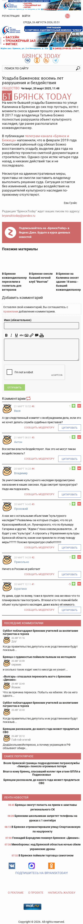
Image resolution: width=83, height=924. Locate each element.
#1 (33, 584)
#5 (33, 437)
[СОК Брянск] (41, 4)
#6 (33, 406)
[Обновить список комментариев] (28, 398)
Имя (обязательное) (17, 320)
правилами (10, 311)
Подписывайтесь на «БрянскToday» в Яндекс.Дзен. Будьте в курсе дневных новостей (44, 232)
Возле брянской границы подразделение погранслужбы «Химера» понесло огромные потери (41, 764)
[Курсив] (11, 335)
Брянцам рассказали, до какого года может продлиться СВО (41, 781)
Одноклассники (51, 866)
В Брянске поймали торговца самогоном (46, 855)
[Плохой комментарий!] (79, 406)
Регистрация (11, 16)
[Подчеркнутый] (16, 335)
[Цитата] (36, 335)
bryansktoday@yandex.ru (18, 216)
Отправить (14, 387)
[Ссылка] (31, 335)
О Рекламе (16, 892)
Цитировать (70, 427)
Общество (11, 88)
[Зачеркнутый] (21, 335)
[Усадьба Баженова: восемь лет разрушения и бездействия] (41, 96)
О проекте (35, 892)
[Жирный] (6, 335)
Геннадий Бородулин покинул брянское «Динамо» (46, 837)
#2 (33, 557)
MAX (31, 866)
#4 (33, 468)
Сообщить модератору (39, 427)
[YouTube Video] (41, 335)
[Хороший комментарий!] (73, 406)
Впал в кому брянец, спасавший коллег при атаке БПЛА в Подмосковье (41, 773)
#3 (33, 504)
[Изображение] (26, 335)
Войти (26, 16)
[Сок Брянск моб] (41, 38)
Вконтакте (12, 866)
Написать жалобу (61, 892)
